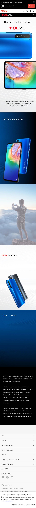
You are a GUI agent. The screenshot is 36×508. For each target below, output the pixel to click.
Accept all (14, 504)
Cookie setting (30, 504)
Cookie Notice (9, 501)
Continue (31, 6)
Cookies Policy (23, 491)
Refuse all (21, 504)
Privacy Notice (14, 491)
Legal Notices (5, 491)
